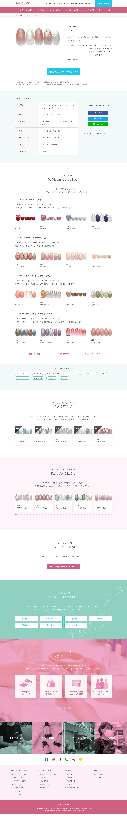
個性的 (103, 373)
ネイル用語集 (98, 774)
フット (92, 373)
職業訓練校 (42, 787)
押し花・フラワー (22, 373)
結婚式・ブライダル (53, 373)
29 (99, 514)
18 (66, 514)
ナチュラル (51, 378)
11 (45, 514)
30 (102, 514)
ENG (50, 3)
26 (90, 514)
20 (72, 514)
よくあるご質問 (44, 781)
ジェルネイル (47, 138)
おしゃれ (53, 121)
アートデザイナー (22, 378)
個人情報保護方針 (72, 787)
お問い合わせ (79, 3)
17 (63, 514)
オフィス (48, 131)
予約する (103, 3)
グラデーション (47, 105)
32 (108, 514)
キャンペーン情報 (104, 10)
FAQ (72, 3)
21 (75, 514)
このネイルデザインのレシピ (96, 134)
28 (96, 514)
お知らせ (42, 777)
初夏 (55, 131)
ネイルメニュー (41, 10)
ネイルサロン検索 (88, 10)
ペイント (66, 105)
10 (42, 514)
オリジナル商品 (17, 794)
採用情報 (57, 3)
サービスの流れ (55, 10)
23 (81, 514)
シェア (100, 112)
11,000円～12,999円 (49, 144)
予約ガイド (88, 3)
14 (54, 514)
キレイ (65, 121)
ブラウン (58, 115)
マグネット (37, 373)
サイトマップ (65, 3)
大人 (59, 121)
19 (69, 514)
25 (87, 514)
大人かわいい (38, 378)
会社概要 (69, 774)
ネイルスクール (44, 784)
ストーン (58, 105)
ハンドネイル (58, 138)
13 (51, 514)
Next (114, 504)
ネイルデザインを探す (71, 10)
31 (105, 514)
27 (93, 514)
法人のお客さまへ (72, 781)
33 (111, 514)
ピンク (67, 373)
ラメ (58, 108)
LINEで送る (100, 124)
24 (84, 514)
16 (60, 514)
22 (78, 514)
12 (48, 514)
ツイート (100, 118)
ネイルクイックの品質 (25, 10)
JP (46, 3)
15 (57, 514)
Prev (13, 504)
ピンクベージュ (47, 115)
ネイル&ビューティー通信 (47, 774)
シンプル (45, 121)
